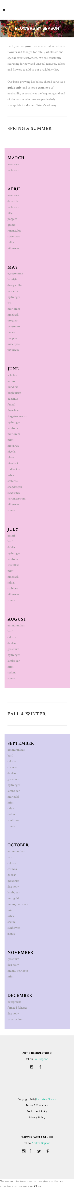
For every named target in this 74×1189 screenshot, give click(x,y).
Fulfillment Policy (37, 1111)
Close (37, 1186)
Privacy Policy (37, 1117)
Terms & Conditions (37, 1105)
